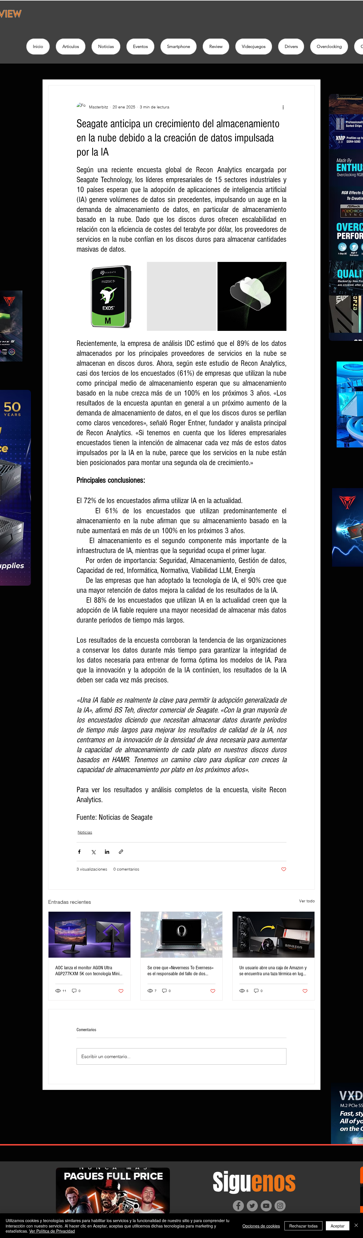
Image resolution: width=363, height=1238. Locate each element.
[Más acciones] (283, 107)
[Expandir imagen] (111, 296)
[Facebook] (238, 1205)
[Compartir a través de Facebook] (79, 851)
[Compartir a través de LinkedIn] (107, 851)
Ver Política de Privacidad (52, 1231)
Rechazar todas (303, 1226)
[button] (215, 46)
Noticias (85, 832)
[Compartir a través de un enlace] (121, 851)
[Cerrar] (356, 1225)
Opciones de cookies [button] (261, 1226)
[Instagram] (280, 1205)
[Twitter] (252, 1205)
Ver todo (307, 900)
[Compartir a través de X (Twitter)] (93, 851)
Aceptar (338, 1226)
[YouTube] (266, 1205)
